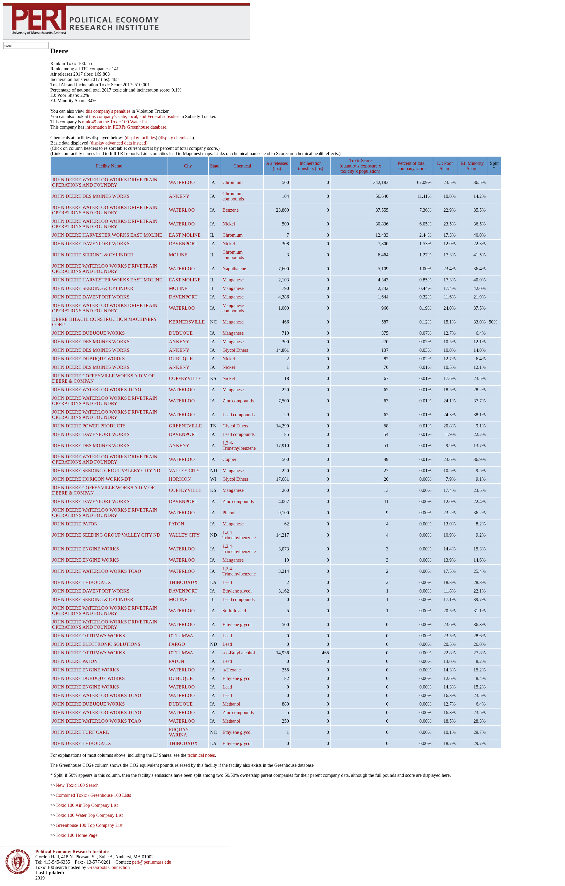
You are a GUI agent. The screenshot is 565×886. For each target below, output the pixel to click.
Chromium (232, 182)
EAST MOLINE (185, 235)
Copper (229, 459)
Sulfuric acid (234, 610)
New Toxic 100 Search (77, 785)
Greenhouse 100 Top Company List (89, 825)
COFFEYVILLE (185, 378)
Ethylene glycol (237, 590)
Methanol (231, 703)
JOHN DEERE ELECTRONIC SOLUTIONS (96, 644)
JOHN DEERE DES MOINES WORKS (90, 196)
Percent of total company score (412, 166)
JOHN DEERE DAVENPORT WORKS (90, 243)
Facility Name (109, 165)
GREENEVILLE (185, 425)
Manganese (233, 279)
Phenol (228, 512)
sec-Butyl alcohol (238, 652)
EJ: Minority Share (472, 166)
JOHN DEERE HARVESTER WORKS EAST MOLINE (107, 235)
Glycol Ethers (235, 350)
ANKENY (179, 196)
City (188, 165)
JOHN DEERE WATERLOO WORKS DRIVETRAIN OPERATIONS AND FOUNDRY (104, 182)
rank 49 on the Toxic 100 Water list (114, 121)
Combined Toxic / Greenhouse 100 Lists (93, 795)
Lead (227, 582)
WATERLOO (182, 182)
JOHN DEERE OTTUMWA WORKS (88, 635)
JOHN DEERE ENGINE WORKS (85, 548)
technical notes (201, 755)
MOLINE (178, 254)
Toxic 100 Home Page (76, 835)
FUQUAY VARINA (179, 732)
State (214, 165)
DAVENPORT (183, 243)
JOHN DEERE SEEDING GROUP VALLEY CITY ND (106, 470)
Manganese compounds (233, 308)
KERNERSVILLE (187, 321)
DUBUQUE (181, 333)
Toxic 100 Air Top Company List (87, 805)
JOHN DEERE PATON (75, 523)
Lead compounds (238, 414)
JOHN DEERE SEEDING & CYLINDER (92, 254)
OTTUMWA (181, 635)
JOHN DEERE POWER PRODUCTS (89, 425)
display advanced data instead (118, 142)
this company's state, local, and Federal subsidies (134, 116)
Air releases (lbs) (277, 166)
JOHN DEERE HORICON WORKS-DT (91, 479)
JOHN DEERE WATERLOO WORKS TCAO (96, 389)
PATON (176, 523)
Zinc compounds (238, 400)
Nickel (228, 223)
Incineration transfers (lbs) (310, 166)
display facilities (141, 137)
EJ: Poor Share (445, 166)
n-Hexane (231, 669)
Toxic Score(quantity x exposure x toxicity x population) (360, 166)
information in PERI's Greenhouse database (125, 127)
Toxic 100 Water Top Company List (89, 815)
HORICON (180, 479)
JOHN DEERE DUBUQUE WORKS (88, 333)
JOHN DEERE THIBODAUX (81, 582)
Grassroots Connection (108, 867)
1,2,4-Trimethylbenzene (239, 445)
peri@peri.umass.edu (151, 862)
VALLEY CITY (184, 470)
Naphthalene (234, 268)
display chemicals (176, 137)
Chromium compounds (233, 196)
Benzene (230, 210)
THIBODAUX (183, 582)
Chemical (242, 165)
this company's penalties (108, 111)
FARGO (177, 644)
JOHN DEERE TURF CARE (80, 732)
